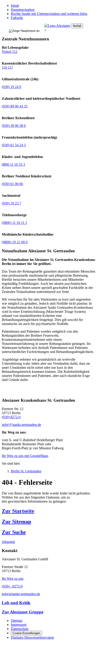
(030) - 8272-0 (12, 586)
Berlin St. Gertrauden (26, 471)
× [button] (45, 30)
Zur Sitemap (16, 521)
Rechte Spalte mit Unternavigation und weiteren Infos (49, 14)
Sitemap (16, 620)
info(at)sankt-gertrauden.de (21, 594)
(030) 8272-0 (11, 417)
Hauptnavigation (23, 10)
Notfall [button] (77, 26)
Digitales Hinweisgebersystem (32, 637)
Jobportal (8, 542)
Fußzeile (17, 18)
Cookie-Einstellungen (26, 633)
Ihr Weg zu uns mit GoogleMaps (25, 456)
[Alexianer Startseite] (57, 26)
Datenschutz (19, 629)
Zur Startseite (18, 511)
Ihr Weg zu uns (12, 578)
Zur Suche (14, 532)
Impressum (18, 624)
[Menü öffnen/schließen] (24, 28)
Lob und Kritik (16, 602)
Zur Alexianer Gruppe (22, 612)
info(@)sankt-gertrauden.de (21, 425)
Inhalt (15, 5)
